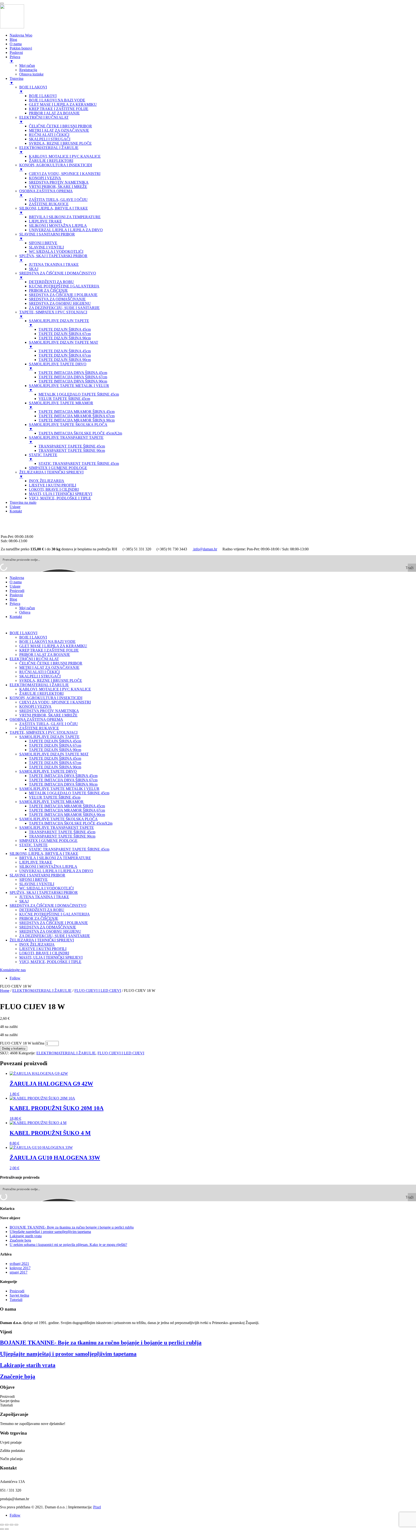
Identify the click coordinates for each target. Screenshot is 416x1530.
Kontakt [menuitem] (16, 511)
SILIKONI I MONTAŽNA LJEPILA (48, 867)
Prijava (15, 604)
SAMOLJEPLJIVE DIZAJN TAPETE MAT (54, 754)
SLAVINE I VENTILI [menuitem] (46, 247)
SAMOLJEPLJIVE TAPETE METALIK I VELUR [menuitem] (69, 388)
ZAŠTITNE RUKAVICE (39, 728)
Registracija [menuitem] (28, 70)
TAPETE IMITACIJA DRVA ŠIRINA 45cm (63, 776)
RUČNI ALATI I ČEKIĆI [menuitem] (49, 135)
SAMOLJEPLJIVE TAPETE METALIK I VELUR (59, 789)
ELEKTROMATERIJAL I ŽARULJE (39, 685)
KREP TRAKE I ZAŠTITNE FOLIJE (49, 650)
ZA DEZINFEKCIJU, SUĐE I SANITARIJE (54, 936)
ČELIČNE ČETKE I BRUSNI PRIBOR (50, 663)
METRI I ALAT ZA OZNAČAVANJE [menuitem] (59, 130)
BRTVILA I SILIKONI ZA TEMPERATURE (55, 858)
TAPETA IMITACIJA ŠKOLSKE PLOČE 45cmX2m (70, 823)
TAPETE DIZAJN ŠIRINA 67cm (55, 745)
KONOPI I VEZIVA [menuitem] (45, 178)
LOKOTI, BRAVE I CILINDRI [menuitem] (54, 489)
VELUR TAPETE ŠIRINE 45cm (54, 797)
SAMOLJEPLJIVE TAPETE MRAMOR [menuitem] (61, 405)
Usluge (15, 586)
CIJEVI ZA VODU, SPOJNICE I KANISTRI (55, 702)
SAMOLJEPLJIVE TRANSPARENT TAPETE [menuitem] (66, 439)
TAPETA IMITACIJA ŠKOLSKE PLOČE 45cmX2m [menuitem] (80, 433)
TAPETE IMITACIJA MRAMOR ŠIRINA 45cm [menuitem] (77, 412)
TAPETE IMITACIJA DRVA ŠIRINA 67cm (63, 780)
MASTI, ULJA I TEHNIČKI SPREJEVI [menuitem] (60, 494)
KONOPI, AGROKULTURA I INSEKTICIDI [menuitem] (55, 167)
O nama (16, 582)
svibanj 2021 (19, 1264)
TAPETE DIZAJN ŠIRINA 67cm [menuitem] (65, 334)
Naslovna (17, 578)
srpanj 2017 (18, 1272)
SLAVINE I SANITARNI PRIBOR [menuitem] (47, 236)
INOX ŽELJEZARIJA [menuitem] (46, 481)
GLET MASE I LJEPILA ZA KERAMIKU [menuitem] (63, 104)
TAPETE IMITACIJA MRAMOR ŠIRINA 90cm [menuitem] (77, 420)
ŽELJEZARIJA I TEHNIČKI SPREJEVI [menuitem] (51, 474)
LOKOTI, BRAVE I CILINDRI (44, 953)
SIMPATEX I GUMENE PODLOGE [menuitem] (58, 468)
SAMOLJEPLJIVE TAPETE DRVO (48, 771)
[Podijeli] (11, 1524)
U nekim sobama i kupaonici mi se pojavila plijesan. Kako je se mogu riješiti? (68, 1245)
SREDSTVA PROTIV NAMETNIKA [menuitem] (59, 182)
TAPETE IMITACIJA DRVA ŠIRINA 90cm (63, 784)
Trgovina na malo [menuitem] (23, 502)
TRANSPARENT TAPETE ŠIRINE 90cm (62, 836)
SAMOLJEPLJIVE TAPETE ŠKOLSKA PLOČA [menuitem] (68, 427)
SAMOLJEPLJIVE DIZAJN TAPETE (49, 737)
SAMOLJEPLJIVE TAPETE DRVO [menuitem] (57, 366)
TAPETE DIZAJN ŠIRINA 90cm (55, 750)
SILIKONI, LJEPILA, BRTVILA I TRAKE (44, 854)
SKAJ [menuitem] (33, 269)
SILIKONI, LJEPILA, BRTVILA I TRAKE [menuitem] (53, 210)
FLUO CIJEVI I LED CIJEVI (97, 991)
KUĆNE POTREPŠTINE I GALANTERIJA (54, 914)
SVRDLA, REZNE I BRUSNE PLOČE (50, 680)
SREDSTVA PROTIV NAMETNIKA (49, 711)
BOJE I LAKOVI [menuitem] (33, 89)
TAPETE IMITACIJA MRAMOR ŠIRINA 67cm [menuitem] (77, 416)
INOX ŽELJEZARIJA (37, 944)
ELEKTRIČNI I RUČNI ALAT (34, 659)
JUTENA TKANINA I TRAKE (44, 897)
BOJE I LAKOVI (23, 633)
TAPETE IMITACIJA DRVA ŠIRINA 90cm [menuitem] (73, 381)
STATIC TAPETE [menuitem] (43, 457)
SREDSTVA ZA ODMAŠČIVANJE (47, 927)
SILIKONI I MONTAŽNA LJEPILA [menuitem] (58, 226)
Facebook (8, 532)
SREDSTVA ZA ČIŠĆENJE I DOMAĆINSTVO (48, 905)
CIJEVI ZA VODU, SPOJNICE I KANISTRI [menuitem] (64, 174)
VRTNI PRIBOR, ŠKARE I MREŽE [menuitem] (58, 187)
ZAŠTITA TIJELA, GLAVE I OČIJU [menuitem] (58, 200)
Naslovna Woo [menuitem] (21, 35)
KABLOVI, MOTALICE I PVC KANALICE (55, 689)
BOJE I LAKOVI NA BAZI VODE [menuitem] (57, 100)
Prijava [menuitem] (15, 59)
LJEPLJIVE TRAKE (35, 862)
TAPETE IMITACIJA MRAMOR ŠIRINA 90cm (67, 815)
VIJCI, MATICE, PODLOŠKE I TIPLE (50, 962)
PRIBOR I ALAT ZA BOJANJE (44, 655)
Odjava (24, 612)
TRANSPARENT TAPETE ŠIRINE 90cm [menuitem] (72, 450)
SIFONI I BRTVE (33, 879)
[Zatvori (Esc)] (16, 1524)
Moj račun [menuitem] (27, 65)
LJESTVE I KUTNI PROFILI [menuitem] (52, 485)
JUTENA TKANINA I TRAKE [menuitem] (54, 264)
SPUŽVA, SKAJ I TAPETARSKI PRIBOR (44, 892)
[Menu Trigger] (2, 3)
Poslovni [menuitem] (16, 52)
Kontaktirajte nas (13, 970)
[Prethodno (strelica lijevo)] (2, 1529)
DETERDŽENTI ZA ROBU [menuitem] (51, 282)
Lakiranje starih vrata (26, 1236)
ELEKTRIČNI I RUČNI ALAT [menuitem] (44, 119)
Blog (13, 599)
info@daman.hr (13, 528)
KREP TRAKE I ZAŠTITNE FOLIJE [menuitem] (58, 109)
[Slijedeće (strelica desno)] (7, 1529)
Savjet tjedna (19, 1295)
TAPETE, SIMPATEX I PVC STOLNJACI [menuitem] (53, 314)
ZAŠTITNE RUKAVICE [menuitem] (49, 204)
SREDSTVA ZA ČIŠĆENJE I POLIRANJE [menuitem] (63, 295)
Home (4, 991)
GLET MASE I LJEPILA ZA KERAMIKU (53, 646)
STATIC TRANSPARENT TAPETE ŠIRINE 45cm (69, 849)
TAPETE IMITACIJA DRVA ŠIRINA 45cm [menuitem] (73, 373)
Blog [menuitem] (13, 39)
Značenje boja (20, 1240)
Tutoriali (16, 1300)
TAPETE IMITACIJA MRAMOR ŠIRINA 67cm (67, 810)
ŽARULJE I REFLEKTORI (41, 693)
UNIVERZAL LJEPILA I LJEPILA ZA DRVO (56, 871)
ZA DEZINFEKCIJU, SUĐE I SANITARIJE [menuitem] (64, 308)
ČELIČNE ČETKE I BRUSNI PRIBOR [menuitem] (60, 126)
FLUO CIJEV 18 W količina (22, 1043)
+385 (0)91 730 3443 (17, 524)
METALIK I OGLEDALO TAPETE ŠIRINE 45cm (69, 793)
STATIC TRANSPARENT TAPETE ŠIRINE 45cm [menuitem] (79, 463)
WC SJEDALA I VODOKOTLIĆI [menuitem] (56, 251)
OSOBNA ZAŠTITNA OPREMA (36, 719)
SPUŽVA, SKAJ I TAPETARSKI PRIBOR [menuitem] (53, 258)
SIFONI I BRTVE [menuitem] (43, 243)
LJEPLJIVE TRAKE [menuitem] (45, 221)
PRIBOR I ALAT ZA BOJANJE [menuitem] (54, 113)
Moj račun (27, 608)
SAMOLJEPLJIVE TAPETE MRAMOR (51, 802)
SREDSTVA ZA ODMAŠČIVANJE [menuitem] (57, 299)
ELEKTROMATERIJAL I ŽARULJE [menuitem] (48, 150)
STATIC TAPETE (33, 845)
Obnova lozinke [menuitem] (31, 74)
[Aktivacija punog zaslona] (7, 1524)
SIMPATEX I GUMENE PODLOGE (48, 841)
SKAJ (24, 901)
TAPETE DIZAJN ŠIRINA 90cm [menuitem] (65, 338)
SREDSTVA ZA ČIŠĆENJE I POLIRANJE (53, 923)
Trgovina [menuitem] (16, 80)
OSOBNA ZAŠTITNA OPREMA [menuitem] (46, 193)
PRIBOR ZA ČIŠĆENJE (38, 918)
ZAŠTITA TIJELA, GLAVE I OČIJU (48, 724)
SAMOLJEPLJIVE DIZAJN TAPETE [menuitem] (59, 323)
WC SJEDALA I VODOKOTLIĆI (46, 888)
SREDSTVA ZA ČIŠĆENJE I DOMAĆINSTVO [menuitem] (57, 275)
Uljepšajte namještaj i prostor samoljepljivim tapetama (50, 1232)
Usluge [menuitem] (15, 507)
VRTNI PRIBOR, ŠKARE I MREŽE (48, 715)
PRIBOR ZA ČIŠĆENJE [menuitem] (48, 290)
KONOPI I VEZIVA (35, 706)
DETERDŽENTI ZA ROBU (41, 910)
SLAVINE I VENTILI (36, 884)
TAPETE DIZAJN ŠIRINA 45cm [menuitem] (65, 329)
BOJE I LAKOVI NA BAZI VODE (47, 642)
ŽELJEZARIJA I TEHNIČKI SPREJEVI (42, 940)
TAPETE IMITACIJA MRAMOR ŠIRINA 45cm (67, 806)
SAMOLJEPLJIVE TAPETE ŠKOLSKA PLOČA (58, 819)
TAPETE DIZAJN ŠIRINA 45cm (55, 741)
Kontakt (16, 617)
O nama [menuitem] (16, 44)
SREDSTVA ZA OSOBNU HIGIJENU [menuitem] (60, 303)
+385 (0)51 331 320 (16, 519)
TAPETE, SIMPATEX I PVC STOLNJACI (44, 732)
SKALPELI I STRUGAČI (40, 676)
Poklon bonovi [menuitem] (21, 48)
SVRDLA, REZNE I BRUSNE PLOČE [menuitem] (60, 143)
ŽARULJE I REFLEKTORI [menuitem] (51, 161)
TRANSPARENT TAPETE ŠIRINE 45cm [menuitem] (72, 446)
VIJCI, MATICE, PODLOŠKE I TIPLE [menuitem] (60, 498)
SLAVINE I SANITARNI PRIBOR (37, 875)
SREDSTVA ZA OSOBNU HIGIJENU (50, 931)
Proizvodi (17, 591)
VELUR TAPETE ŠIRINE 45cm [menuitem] (64, 399)
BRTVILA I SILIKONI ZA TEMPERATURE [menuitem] (65, 217)
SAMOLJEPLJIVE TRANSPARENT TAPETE (56, 828)
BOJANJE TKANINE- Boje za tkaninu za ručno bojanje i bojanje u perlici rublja (72, 1227)
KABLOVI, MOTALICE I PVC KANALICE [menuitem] (65, 156)
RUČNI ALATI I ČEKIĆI (39, 672)
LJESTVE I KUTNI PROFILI (42, 949)
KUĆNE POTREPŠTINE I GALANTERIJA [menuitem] (64, 286)
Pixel (97, 1507)
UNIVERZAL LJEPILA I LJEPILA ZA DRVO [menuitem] (66, 230)
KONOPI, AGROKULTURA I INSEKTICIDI (46, 698)
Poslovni (16, 595)
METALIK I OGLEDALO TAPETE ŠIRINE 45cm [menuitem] (79, 394)
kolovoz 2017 (20, 1268)
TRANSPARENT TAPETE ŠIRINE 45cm (62, 832)
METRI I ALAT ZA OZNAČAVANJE (49, 667)
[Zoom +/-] (2, 1524)
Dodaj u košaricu (13, 1048)
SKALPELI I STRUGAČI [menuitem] (49, 139)
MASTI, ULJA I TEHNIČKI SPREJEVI (51, 957)
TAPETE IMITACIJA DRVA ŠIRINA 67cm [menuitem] (73, 377)
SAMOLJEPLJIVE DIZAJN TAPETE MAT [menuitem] (63, 344)
